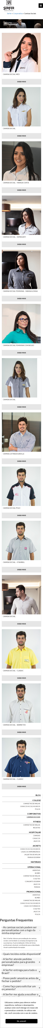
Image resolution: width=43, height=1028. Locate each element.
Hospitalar (35, 832)
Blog (38, 795)
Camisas (36, 835)
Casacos (36, 838)
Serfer (9, 13)
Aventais (36, 870)
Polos (37, 809)
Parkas (37, 887)
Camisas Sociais (33, 817)
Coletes (36, 879)
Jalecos (36, 841)
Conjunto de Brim (32, 881)
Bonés (37, 873)
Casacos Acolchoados (30, 806)
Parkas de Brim (34, 857)
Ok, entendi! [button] (21, 1021)
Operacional (34, 867)
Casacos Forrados (32, 906)
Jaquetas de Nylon (32, 854)
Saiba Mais (21, 82)
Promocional (34, 891)
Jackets (37, 846)
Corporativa (17, 13)
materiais (36, 862)
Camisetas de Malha (31, 803)
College (36, 800)
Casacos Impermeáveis (30, 852)
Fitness (37, 821)
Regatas (36, 828)
